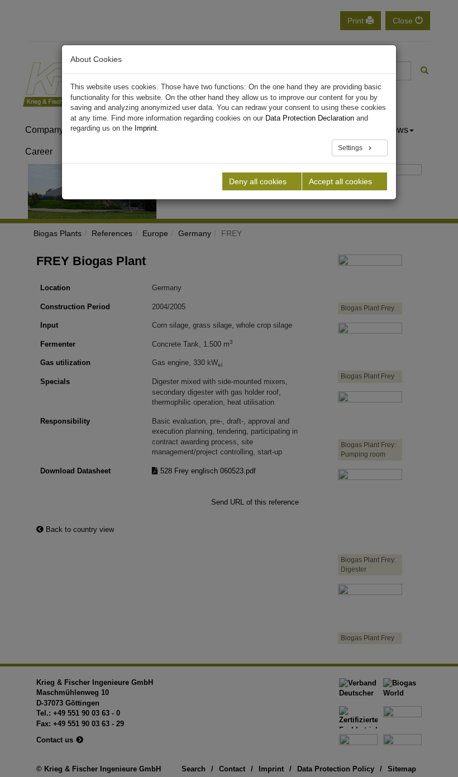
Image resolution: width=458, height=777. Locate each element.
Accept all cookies (340, 181)
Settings (351, 148)
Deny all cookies (258, 181)
